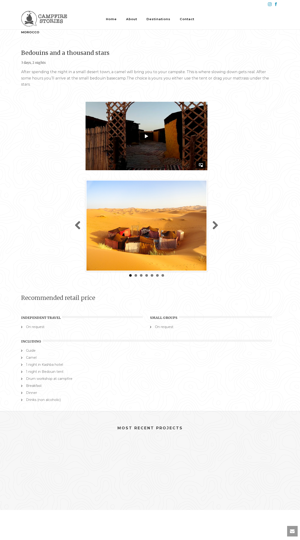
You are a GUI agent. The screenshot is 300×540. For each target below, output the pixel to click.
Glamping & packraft (50, 483)
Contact (187, 19)
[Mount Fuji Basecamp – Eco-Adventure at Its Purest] (183, 461)
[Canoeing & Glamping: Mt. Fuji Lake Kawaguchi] (116, 461)
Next (213, 225)
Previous (79, 225)
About (131, 19)
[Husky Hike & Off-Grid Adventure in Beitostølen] (250, 461)
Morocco (30, 32)
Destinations (158, 19)
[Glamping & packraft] (49, 461)
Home (111, 19)
